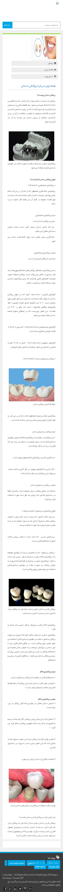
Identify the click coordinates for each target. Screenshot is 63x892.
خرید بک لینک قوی (36, 863)
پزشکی (50, 63)
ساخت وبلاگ (53, 863)
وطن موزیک (54, 866)
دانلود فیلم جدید (16, 863)
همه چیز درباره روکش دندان (38, 86)
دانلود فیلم (40, 866)
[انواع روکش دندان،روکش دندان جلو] (31, 146)
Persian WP (18, 878)
